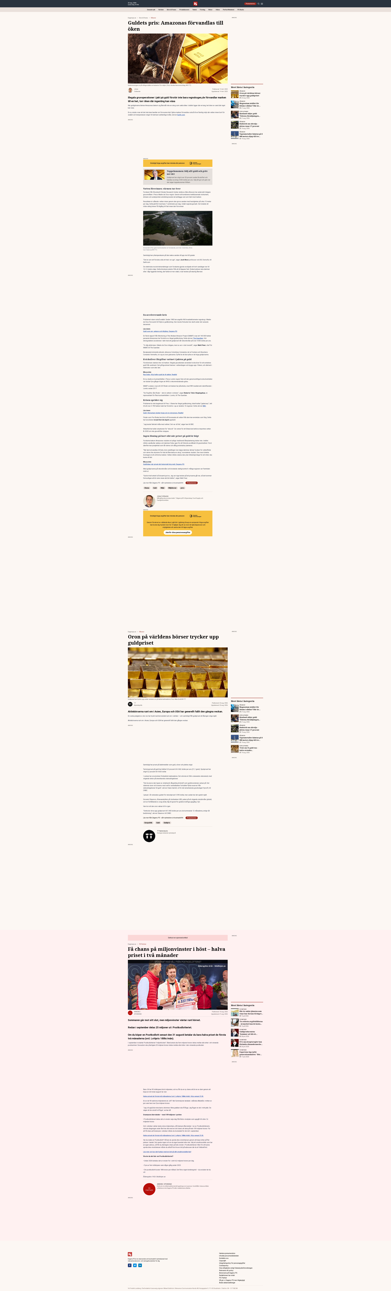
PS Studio (240, 10)
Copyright (222, 1261)
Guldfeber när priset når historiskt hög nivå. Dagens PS (163, 464)
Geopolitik (148, 823)
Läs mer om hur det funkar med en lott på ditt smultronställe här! (167, 1152)
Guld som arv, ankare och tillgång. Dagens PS (160, 331)
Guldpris (167, 823)
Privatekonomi (184, 10)
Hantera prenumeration (227, 1253)
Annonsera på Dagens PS (228, 1273)
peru (182, 488)
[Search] (258, 3)
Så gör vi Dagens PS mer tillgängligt (232, 1280)
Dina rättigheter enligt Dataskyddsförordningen (235, 1268)
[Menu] (262, 3)
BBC (204, 406)
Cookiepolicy (223, 1266)
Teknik (194, 10)
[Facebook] (129, 1265)
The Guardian (198, 338)
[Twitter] (135, 1265)
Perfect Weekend (228, 10)
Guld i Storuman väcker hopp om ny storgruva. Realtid (163, 413)
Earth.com (181, 115)
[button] (177, 228)
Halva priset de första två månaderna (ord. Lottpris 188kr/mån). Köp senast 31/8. (173, 1096)
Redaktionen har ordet (227, 1275)
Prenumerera (250, 3)
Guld (155, 488)
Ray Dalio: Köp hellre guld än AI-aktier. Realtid (160, 375)
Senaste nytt (151, 10)
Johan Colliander (163, 496)
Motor (210, 10)
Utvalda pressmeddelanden (229, 1256)
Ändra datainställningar (227, 1283)
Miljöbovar (172, 488)
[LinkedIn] (140, 1265)
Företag (202, 10)
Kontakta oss (223, 1258)
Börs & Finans (171, 10)
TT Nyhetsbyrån (162, 831)
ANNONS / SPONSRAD (164, 1184)
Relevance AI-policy (226, 1270)
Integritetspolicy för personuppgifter (232, 1263)
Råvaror (153, 18)
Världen (161, 10)
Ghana (146, 488)
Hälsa (218, 10)
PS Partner (142, 944)
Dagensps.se (132, 18)
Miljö (162, 488)
